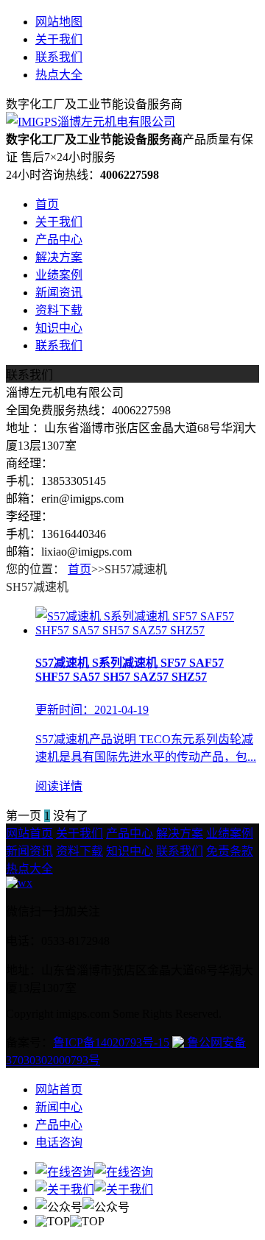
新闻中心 (58, 1107)
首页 (47, 204)
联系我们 (58, 57)
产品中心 (58, 239)
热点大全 (58, 74)
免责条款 (229, 851)
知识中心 (58, 328)
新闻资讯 (58, 292)
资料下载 (58, 310)
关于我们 (58, 39)
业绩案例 (58, 275)
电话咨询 (58, 1142)
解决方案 (58, 257)
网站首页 (29, 833)
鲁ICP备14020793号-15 (111, 1042)
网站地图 (58, 21)
